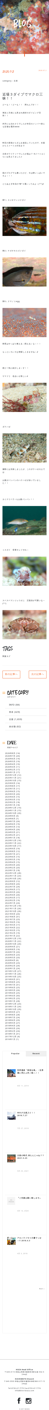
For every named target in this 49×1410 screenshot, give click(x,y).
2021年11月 (11, 908)
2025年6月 (10, 791)
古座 (16, 81)
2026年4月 (10, 764)
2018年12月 (11, 1004)
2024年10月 (11, 813)
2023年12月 (11, 840)
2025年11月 (11, 777)
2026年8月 (10, 753)
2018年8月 (10, 1014)
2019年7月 (10, 984)
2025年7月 (10, 788)
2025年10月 (11, 780)
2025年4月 (10, 797)
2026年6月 (10, 758)
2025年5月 (10, 794)
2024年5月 (10, 827)
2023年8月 (10, 851)
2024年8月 (10, 818)
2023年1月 (10, 870)
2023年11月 (11, 843)
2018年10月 (11, 1009)
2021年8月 (10, 916)
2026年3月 (10, 767)
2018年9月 (10, 1012)
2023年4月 (10, 862)
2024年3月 (10, 832)
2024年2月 (10, 835)
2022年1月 (10, 903)
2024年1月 (10, 837)
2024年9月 (10, 816)
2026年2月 (10, 769)
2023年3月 (10, 865)
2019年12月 (11, 971)
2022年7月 (10, 886)
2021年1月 (10, 935)
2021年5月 (10, 925)
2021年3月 (10, 930)
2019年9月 (10, 979)
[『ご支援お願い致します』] (11, 1201)
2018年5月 (10, 1023)
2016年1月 (10, 1039)
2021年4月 (10, 927)
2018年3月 (10, 1028)
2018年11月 (11, 1006)
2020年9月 (10, 946)
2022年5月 (10, 892)
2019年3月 (10, 995)
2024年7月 (10, 821)
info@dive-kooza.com (24, 1391)
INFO (12, 704)
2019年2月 (10, 998)
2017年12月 (11, 1036)
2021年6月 (10, 922)
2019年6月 (10, 987)
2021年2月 (10, 933)
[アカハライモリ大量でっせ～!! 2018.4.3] (11, 1241)
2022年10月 (11, 878)
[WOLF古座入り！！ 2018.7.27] (11, 1116)
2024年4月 (10, 829)
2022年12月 (11, 873)
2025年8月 (10, 786)
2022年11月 (11, 876)
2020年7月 (10, 952)
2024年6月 (10, 824)
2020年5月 (10, 957)
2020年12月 (11, 938)
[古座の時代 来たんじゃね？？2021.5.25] (11, 1158)
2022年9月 (10, 881)
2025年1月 (10, 805)
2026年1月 (10, 772)
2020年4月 (10, 960)
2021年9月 (10, 914)
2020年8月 (10, 949)
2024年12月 (11, 807)
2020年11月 (11, 941)
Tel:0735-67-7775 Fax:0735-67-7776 (24, 1388)
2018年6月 (10, 1020)
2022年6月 (10, 889)
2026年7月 (10, 756)
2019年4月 (10, 993)
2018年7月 (10, 1017)
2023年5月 (10, 859)
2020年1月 (10, 968)
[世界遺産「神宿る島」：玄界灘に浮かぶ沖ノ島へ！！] (11, 1073)
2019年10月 (11, 976)
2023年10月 (11, 846)
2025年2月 (10, 802)
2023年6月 (10, 856)
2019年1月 (10, 1001)
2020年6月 (10, 955)
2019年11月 (11, 974)
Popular (15, 1053)
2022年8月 (10, 884)
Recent (36, 1053)
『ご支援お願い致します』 (29, 1198)
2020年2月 (10, 965)
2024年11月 (11, 810)
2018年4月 (10, 1025)
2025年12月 (11, 775)
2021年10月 (11, 911)
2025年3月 (10, 799)
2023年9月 (10, 848)
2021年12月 (11, 906)
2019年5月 (10, 990)
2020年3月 (10, 963)
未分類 (12, 726)
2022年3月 (10, 897)
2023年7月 (10, 854)
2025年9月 (10, 783)
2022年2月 (10, 900)
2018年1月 (10, 1034)
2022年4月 (10, 895)
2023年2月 (10, 867)
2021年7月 (10, 919)
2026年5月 (10, 761)
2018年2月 (10, 1031)
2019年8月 (10, 982)
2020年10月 (11, 944)
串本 (11, 712)
